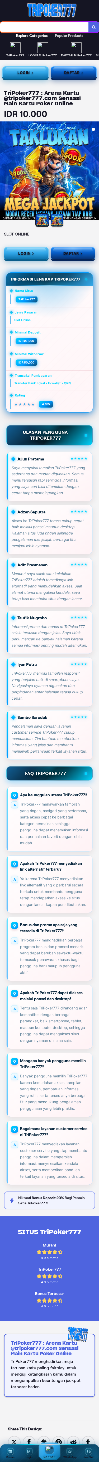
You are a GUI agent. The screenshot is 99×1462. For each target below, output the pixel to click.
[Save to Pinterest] (58, 1442)
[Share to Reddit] (73, 1442)
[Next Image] (95, 172)
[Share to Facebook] (29, 1442)
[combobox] (44, 27)
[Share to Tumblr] (88, 1442)
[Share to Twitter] (14, 1442)
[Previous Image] (4, 172)
